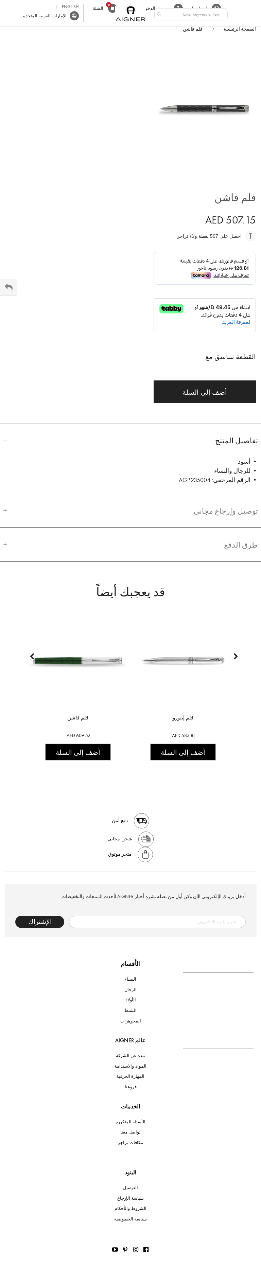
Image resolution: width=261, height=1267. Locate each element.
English (70, 6)
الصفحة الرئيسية (240, 29)
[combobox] (191, 14)
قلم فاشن (77, 718)
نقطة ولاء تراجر (193, 236)
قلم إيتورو (183, 718)
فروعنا (131, 1086)
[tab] (130, 440)
